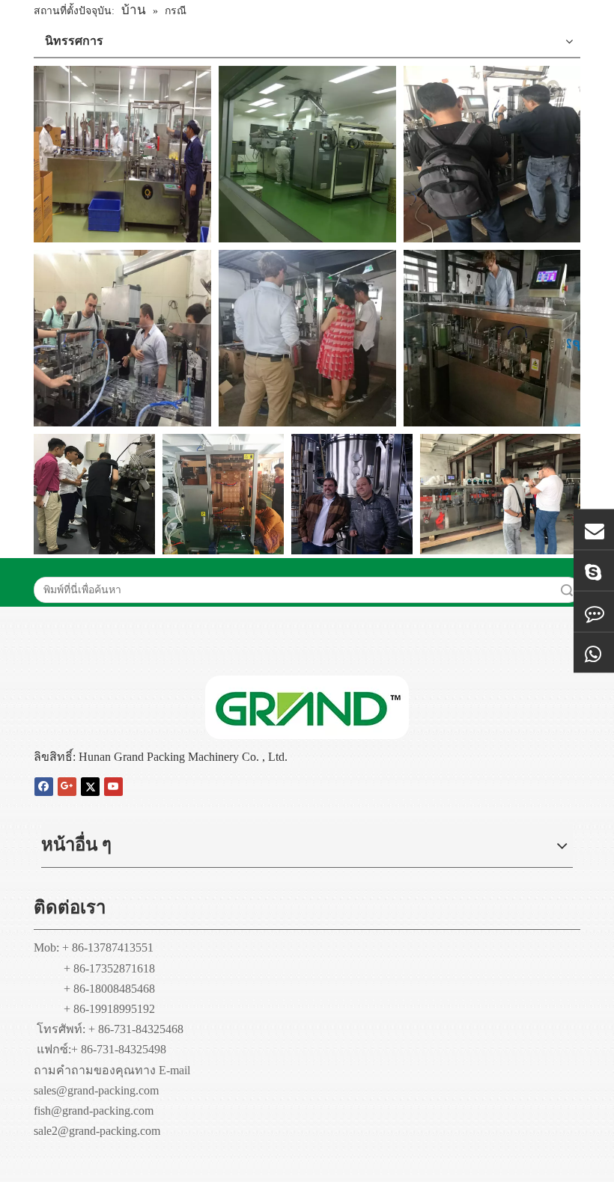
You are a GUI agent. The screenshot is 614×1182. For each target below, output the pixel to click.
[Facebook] (43, 786)
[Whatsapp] (593, 653)
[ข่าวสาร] (593, 612)
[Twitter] (90, 786)
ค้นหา (567, 590)
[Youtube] (113, 786)
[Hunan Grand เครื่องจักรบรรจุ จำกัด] (307, 707)
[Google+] (67, 786)
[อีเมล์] (593, 529)
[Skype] (593, 571)
